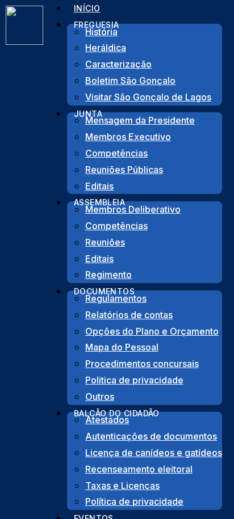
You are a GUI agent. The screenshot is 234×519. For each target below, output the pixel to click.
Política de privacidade (134, 501)
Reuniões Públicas (124, 169)
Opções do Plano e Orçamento (152, 331)
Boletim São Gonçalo (130, 80)
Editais (99, 258)
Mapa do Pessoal (121, 347)
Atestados (107, 419)
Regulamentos (116, 298)
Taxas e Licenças (122, 485)
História (101, 31)
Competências (116, 153)
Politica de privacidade (134, 380)
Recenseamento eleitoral (139, 469)
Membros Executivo (128, 136)
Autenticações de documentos (151, 436)
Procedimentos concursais (142, 363)
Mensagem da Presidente (140, 120)
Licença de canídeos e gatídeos (153, 452)
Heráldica (105, 47)
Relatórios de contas (129, 314)
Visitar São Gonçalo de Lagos (148, 97)
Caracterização (118, 64)
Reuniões (105, 242)
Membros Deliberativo (133, 209)
